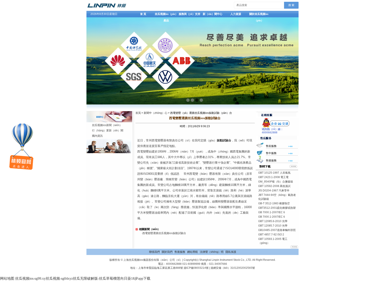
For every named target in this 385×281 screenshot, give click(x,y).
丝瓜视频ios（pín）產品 (166, 14)
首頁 (138, 112)
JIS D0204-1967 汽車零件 (273, 190)
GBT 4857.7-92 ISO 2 (271, 234)
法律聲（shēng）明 (211, 251)
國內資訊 (97, 135)
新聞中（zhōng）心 (155, 112)
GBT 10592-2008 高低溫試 (274, 186)
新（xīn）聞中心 (212, 14)
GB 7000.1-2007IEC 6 (271, 212)
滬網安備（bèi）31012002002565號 (233, 267)
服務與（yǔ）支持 (189, 14)
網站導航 (192, 251)
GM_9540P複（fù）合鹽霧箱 (275, 181)
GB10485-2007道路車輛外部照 (277, 230)
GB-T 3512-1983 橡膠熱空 (274, 203)
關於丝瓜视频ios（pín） (258, 14)
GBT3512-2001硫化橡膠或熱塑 (277, 207)
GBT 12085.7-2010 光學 (272, 225)
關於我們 (167, 251)
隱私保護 (230, 251)
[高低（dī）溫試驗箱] (106, 7)
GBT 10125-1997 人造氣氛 (274, 172)
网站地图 (7, 278)
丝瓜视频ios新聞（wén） (107, 125)
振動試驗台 (224, 140)
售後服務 (179, 251)
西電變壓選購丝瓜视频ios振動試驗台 (164, 233)
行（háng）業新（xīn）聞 (107, 130)
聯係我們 (154, 251)
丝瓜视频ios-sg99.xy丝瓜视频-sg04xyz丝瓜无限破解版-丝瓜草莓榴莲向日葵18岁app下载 (82, 278)
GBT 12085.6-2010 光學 (272, 221)
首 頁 (143, 14)
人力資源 (235, 14)
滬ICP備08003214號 (196, 267)
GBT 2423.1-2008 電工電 (273, 177)
